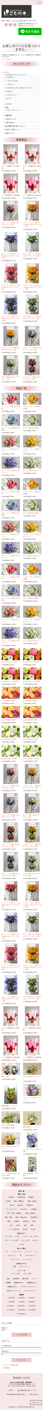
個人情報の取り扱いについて (15, 126)
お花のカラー (21, 1233)
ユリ (36, 1251)
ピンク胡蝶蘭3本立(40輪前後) (32, 195)
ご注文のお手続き (12, 81)
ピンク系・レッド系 (12, 1236)
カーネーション (17, 1251)
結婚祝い (32, 1197)
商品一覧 (21, 1191)
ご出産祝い (34, 1209)
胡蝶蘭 (8, 1282)
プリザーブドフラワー (28, 1286)
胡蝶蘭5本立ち (12, 1286)
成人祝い (21, 1205)
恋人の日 (24, 1209)
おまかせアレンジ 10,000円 (10, 681)
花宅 (7, 107)
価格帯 (21, 1295)
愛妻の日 (30, 1205)
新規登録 (7, 1368)
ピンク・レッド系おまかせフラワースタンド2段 (32, 378)
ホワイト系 (25, 1240)
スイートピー (27, 1259)
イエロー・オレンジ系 (29, 1236)
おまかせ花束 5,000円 (29, 700)
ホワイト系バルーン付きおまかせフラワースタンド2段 (32, 317)
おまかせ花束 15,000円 (30, 720)
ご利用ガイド (11, 84)
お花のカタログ (11, 95)
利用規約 (9, 91)
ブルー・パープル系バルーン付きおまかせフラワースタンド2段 (11, 318)
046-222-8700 (28, 26)
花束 (14, 1266)
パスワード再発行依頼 (11, 1365)
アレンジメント (24, 1266)
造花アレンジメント (14, 1290)
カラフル (35, 1240)
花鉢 (8, 1278)
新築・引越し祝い (22, 1217)
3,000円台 (11, 1298)
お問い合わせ (10, 122)
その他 (21, 1244)
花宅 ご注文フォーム (13, 110)
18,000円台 (21, 1310)
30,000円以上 (21, 1314)
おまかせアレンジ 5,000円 (31, 662)
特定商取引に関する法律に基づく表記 (19, 88)
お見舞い (17, 1221)
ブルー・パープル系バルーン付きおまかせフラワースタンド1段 (11, 256)
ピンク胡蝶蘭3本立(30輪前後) (11, 195)
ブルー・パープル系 (11, 1240)
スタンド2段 (27, 1273)
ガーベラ (28, 1251)
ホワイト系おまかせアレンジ (32, 470)
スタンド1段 (16, 1273)
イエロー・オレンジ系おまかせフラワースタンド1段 (11, 349)
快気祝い (26, 1221)
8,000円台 (31, 1302)
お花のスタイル (21, 1263)
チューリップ (15, 1259)
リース (34, 1278)
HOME (10, 1390)
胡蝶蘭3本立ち (32, 1282)
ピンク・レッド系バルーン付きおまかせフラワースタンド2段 (11, 287)
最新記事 (9, 115)
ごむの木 (9, 104)
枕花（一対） (6, 1076)
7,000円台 (21, 1302)
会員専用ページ (11, 77)
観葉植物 (16, 1278)
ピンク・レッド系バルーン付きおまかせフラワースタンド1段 (11, 905)
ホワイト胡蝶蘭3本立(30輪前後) (11, 167)
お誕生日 (11, 1197)
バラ (6, 1251)
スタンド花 (21, 1270)
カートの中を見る (21, 1334)
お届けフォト (10, 133)
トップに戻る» (6, 59)
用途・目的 (21, 1194)
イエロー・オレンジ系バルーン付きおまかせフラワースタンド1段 (32, 224)
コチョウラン (12, 1255)
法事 (31, 1225)
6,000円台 (11, 1302)
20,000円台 (32, 1310)
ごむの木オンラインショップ (15, 75)
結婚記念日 (21, 1197)
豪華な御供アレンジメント (31, 1127)
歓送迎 (8, 1201)
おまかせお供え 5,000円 (30, 739)
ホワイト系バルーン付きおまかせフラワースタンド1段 (32, 255)
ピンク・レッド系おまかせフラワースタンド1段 (11, 223)
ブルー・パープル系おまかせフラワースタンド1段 (32, 349)
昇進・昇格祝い (30, 1213)
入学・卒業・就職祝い (14, 1213)
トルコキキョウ (30, 1255)
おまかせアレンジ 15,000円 (31, 681)
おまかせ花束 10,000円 (9, 720)
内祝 (33, 1221)
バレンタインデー (11, 1209)
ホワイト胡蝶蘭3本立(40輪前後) (32, 167)
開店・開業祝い (19, 1201)
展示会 (12, 1205)
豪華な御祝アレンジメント (10, 1106)
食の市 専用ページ (12, 129)
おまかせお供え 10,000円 (9, 758)
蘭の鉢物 (25, 1278)
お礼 (11, 1225)
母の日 (25, 1229)
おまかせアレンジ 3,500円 (10, 662)
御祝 (9, 1221)
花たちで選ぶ (21, 1248)
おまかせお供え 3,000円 (9, 739)
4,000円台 (21, 1298)
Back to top (36, 1402)
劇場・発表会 (32, 1201)
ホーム (6, 72)
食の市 (8, 98)
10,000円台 (21, 1306)
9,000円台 (10, 1306)
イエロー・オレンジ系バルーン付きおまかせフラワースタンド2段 (32, 287)
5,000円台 (31, 1298)
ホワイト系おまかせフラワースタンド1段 (11, 378)
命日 (25, 1225)
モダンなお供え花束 (8, 1125)
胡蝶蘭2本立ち (19, 1282)
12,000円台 (32, 1306)
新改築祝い (34, 1217)
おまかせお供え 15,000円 (30, 758)
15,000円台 (10, 1310)
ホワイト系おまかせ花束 (30, 428)
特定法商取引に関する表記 (16, 1394)
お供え (18, 1225)
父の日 (33, 1229)
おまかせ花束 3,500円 (8, 700)
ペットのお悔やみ (14, 1229)
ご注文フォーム (11, 119)
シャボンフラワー (30, 1290)
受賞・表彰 (8, 1217)
